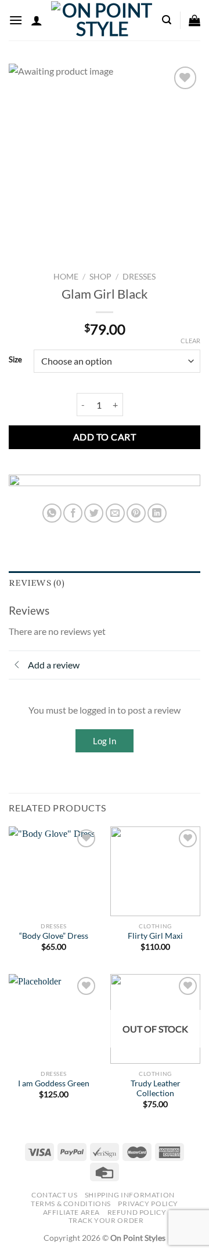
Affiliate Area (71, 1212)
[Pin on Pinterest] (136, 513)
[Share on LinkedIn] (157, 513)
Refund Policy (137, 1212)
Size (15, 360)
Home (65, 276)
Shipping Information (130, 1194)
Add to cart (104, 436)
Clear (190, 340)
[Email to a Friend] (115, 513)
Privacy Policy (148, 1203)
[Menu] (16, 20)
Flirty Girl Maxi (155, 935)
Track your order (106, 1220)
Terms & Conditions (71, 1203)
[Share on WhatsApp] (52, 513)
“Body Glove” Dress (53, 935)
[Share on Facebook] (72, 513)
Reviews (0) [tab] (36, 583)
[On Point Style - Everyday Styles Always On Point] (102, 20)
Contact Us (54, 1194)
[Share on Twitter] (93, 513)
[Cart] (194, 20)
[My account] (36, 20)
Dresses (139, 276)
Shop (100, 276)
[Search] (166, 20)
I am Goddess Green (53, 1083)
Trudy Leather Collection (156, 1088)
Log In (104, 741)
